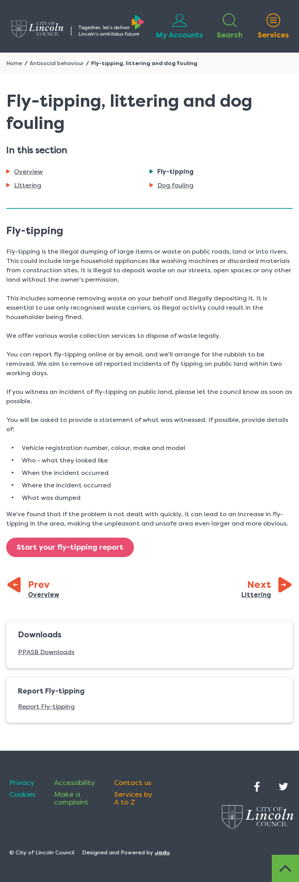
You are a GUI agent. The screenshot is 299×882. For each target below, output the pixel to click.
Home (14, 63)
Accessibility (74, 783)
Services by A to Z (133, 798)
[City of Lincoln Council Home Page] (78, 26)
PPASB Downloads (46, 652)
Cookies (22, 794)
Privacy (21, 783)
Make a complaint (71, 798)
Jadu (162, 852)
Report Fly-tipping (46, 706)
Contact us (132, 783)
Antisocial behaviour (57, 63)
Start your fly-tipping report (70, 547)
